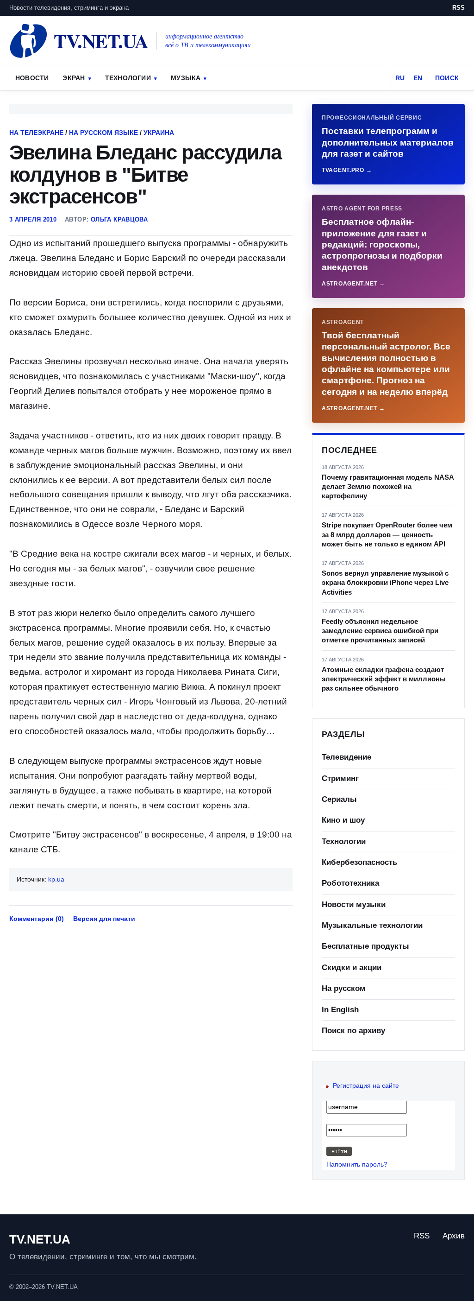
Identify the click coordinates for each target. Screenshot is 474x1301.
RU (400, 78)
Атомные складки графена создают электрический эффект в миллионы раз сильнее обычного (384, 679)
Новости (32, 78)
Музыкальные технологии (372, 925)
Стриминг (340, 778)
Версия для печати (104, 918)
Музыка (185, 78)
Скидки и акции (351, 967)
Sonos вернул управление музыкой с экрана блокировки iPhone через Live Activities (385, 582)
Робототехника (350, 883)
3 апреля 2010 (32, 219)
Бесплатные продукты (365, 946)
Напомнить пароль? (356, 1164)
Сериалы (339, 799)
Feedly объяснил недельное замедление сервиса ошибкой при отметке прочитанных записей (380, 630)
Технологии (128, 78)
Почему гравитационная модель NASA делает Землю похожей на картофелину (388, 486)
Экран (73, 78)
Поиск (447, 78)
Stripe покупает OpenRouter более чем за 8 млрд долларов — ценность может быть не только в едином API (387, 534)
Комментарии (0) (36, 918)
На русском (344, 988)
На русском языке (103, 132)
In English (340, 1009)
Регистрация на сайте (366, 1085)
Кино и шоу (343, 820)
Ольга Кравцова (119, 219)
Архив (454, 1235)
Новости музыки (354, 904)
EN (417, 78)
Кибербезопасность (359, 862)
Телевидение (346, 757)
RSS (458, 7)
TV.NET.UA (39, 1239)
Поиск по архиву (353, 1030)
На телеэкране (36, 132)
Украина (158, 132)
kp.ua (56, 879)
